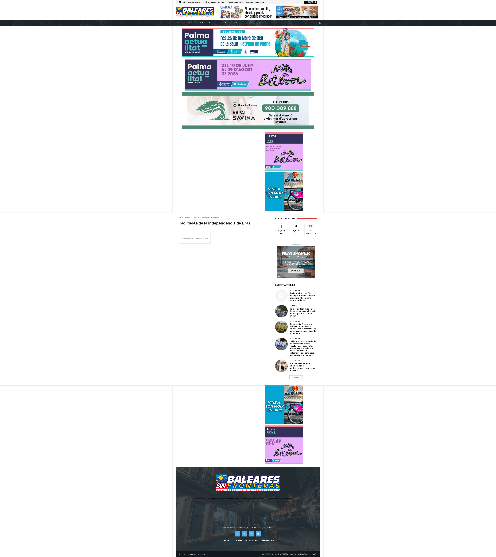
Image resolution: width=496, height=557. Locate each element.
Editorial (293, 306)
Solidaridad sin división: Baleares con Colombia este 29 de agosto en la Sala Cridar (303, 312)
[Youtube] (315, 2)
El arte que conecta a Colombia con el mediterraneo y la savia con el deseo (303, 367)
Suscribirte (311, 225)
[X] (312, 2)
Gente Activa (295, 290)
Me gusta (281, 225)
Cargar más (295, 377)
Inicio (181, 218)
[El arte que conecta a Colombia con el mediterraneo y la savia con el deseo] (281, 366)
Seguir (296, 225)
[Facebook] (305, 2)
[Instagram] (309, 2)
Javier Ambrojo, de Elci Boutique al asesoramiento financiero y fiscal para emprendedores (302, 296)
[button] (320, 23)
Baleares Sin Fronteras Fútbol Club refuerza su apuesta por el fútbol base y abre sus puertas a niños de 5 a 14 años (303, 329)
